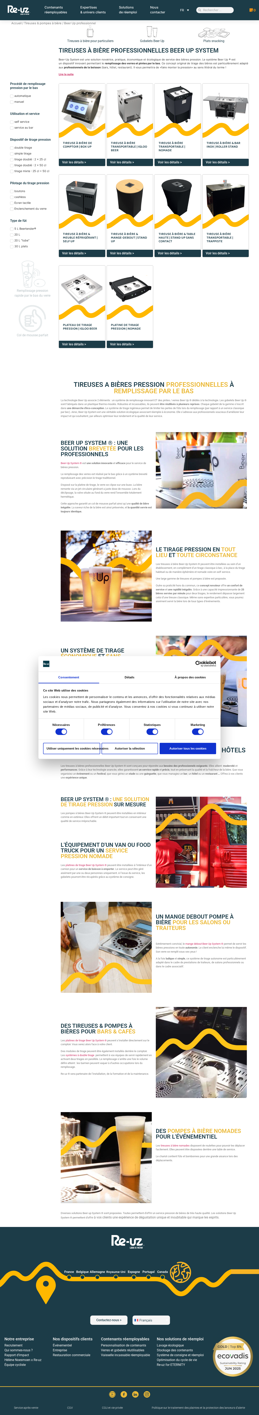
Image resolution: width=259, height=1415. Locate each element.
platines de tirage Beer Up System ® (86, 865)
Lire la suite (66, 74)
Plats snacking (213, 41)
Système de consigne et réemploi (180, 1355)
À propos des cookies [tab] (190, 677)
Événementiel (62, 1345)
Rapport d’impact (16, 1355)
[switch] (107, 732)
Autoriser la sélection (130, 748)
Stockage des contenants (175, 1350)
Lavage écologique (170, 1345)
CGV (70, 1407)
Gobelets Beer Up (152, 41)
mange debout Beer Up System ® (204, 943)
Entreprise (60, 1350)
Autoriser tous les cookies (187, 748)
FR (182, 10)
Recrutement (13, 1345)
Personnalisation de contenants (123, 1345)
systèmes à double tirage (80, 1055)
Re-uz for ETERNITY (171, 1365)
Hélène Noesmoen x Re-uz (22, 1360)
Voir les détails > (74, 162)
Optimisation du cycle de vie (177, 1360)
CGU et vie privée (112, 1407)
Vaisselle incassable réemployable (125, 1355)
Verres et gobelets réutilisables (122, 1350)
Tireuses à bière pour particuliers (90, 41)
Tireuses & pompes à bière (43, 23)
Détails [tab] (130, 677)
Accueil (16, 23)
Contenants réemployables (125, 1339)
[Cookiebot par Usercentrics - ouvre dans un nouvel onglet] (198, 664)
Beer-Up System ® (71, 463)
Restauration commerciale (71, 1355)
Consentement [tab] (68, 677)
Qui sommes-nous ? (18, 1350)
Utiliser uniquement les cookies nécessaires (73, 748)
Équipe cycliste (15, 1365)
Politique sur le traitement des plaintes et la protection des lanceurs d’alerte (198, 1407)
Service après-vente (26, 1407)
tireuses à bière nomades (175, 1145)
